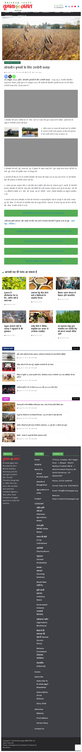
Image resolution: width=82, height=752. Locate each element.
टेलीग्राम (12, 223)
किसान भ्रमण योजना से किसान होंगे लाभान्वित (67, 294)
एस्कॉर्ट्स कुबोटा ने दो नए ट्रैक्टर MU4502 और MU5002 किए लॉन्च (37, 387)
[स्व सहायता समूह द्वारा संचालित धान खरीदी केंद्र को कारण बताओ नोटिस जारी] (68, 311)
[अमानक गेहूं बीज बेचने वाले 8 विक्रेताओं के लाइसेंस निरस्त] (41, 278)
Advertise (8, 16)
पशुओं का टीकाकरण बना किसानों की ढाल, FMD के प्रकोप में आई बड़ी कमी (39, 415)
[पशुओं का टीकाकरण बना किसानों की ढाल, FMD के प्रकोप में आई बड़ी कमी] (8, 417)
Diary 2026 (41, 703)
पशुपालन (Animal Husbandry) (42, 559)
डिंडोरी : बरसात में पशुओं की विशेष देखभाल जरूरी (32, 435)
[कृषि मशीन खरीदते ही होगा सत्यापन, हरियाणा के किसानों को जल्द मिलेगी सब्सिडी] (8, 356)
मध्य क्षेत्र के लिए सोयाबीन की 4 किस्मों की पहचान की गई (43, 241)
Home (7, 12)
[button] (29, 12)
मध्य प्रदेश (29, 72)
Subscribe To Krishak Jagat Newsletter (42, 684)
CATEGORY (46, 12)
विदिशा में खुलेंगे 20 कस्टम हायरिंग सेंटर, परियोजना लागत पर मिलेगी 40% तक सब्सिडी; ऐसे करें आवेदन (46, 376)
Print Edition (42, 718)
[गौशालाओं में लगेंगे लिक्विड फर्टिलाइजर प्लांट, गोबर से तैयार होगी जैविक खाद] (8, 406)
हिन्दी (61, 5)
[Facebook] (6, 76)
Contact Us (22, 16)
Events (57, 12)
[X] (10, 76)
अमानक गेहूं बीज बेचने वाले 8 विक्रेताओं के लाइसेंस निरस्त (39, 295)
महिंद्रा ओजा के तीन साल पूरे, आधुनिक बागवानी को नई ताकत (35, 365)
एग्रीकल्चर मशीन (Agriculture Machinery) (42, 622)
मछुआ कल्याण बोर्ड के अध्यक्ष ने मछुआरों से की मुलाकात (13, 329)
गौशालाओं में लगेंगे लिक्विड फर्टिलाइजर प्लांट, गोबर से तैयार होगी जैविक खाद (40, 405)
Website (40, 713)
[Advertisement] (41, 104)
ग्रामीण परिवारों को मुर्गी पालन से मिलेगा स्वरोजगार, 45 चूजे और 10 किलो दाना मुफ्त (42, 425)
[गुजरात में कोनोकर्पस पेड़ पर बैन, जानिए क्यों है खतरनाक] (14, 278)
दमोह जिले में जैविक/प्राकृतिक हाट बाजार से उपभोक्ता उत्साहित (39, 329)
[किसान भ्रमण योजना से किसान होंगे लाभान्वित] (68, 278)
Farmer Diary (42, 723)
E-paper (36, 12)
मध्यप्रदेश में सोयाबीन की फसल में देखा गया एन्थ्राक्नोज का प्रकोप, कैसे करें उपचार (43, 231)
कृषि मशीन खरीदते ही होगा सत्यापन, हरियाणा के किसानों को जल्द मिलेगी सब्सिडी (41, 354)
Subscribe (67, 12)
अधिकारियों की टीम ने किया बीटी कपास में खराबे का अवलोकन (43, 213)
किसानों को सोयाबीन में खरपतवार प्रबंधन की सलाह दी (43, 261)
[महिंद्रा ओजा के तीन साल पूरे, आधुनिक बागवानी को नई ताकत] (8, 366)
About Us (24, 12)
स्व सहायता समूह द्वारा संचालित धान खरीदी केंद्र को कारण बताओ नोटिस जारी (67, 330)
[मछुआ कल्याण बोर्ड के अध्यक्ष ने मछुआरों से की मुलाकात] (14, 311)
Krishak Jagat (38, 72)
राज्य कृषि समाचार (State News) (12, 62)
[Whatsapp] (14, 76)
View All (76, 348)
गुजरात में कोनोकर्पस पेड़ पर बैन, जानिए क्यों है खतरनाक (11, 296)
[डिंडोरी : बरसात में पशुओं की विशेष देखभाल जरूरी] (8, 437)
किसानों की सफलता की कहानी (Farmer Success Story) (43, 637)
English (56, 5)
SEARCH (15, 12)
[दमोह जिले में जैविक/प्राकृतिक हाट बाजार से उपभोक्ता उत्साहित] (41, 311)
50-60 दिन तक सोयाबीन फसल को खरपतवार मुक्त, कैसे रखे (43, 251)
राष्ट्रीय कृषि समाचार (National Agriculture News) (42, 514)
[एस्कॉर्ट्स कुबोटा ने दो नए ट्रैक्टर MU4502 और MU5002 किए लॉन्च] (8, 389)
